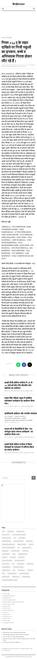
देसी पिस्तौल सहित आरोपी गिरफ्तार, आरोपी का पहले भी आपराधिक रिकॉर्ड (16, 634)
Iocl (13, 563)
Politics (5, 614)
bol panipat (22, 537)
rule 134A (23, 66)
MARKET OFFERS (7, 610)
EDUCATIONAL (7, 37)
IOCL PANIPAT (20, 563)
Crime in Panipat (27, 547)
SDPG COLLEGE (5, 576)
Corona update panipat (8, 544)
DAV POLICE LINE (15, 550)
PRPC (3, 573)
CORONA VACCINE (22, 544)
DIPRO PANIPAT (5, 554)
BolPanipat (18, 3)
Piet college (21, 570)
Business (5, 598)
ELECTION (4, 557)
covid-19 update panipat (8, 547)
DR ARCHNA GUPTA (22, 554)
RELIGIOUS (6, 616)
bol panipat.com (17, 66)
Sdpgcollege (15, 576)
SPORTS (5, 620)
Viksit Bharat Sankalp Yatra (9, 580)
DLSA (14, 554)
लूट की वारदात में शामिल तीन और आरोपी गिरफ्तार (12, 642)
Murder (5, 612)
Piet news (30, 570)
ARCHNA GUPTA (20, 531)
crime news (5, 550)
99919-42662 (25, 648)
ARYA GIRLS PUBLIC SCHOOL (19, 534)
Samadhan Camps (24, 573)
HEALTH (5, 608)
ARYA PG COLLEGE (6, 537)
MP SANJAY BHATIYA (18, 567)
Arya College (5, 534)
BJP (15, 537)
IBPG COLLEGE (5, 563)
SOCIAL (5, 618)
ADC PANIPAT (10, 531)
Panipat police (6, 570)
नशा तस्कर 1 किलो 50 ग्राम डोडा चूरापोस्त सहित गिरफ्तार (13, 636)
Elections (5, 606)
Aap (3, 531)
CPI (18, 547)
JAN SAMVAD (30, 563)
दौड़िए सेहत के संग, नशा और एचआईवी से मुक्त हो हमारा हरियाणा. (14, 632)
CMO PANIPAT (29, 541)
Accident (5, 593)
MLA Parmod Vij (6, 567)
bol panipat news (9, 66)
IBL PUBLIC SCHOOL (19, 560)
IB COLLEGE (21, 557)
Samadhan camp (12, 573)
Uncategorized (7, 622)
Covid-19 (31, 544)
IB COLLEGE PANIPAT (7, 560)
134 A (32, 65)
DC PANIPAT (25, 550)
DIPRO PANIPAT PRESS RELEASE (11, 602)
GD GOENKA (13, 557)
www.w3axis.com (5, 650)
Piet (14, 570)
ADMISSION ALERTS (8, 596)
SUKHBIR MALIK (26, 576)
